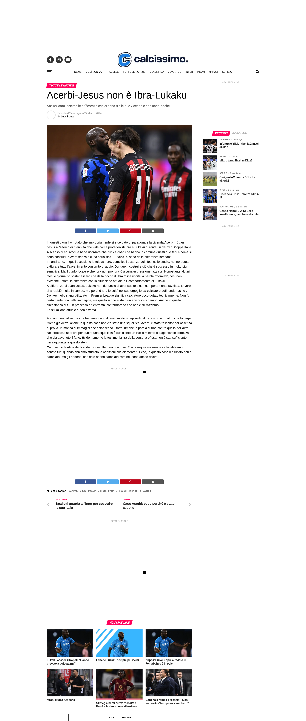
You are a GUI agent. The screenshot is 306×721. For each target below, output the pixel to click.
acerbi (74, 491)
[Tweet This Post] (108, 230)
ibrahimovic (88, 491)
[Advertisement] (153, 25)
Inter (189, 71)
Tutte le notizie (134, 71)
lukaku (122, 491)
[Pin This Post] (130, 230)
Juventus (174, 71)
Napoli (213, 71)
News (77, 71)
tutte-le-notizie (141, 491)
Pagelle (113, 71)
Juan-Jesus (107, 491)
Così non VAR (94, 71)
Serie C (227, 71)
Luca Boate (67, 116)
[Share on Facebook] (85, 230)
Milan (201, 71)
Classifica (157, 71)
